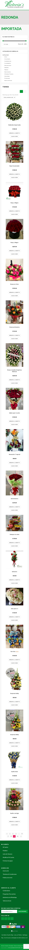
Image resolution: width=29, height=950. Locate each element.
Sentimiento (14, 498)
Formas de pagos (8, 861)
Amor (5, 56)
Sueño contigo (14, 813)
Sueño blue (14, 771)
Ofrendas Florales (8, 74)
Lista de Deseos (7, 854)
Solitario (14, 571)
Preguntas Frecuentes (9, 894)
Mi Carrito (5, 847)
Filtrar (6, 44)
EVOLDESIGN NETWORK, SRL (15, 947)
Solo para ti (14, 608)
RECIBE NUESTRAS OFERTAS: (11, 908)
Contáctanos (6, 890)
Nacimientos (7, 72)
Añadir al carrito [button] (14, 133)
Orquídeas (7, 76)
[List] (25, 91)
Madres (6, 69)
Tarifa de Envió (7, 901)
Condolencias (7, 61)
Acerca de (6, 871)
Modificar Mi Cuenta (8, 857)
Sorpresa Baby (14, 734)
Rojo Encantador (15, 166)
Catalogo (5, 55)
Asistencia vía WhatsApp (10, 897)
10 (17, 836)
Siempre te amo (14, 534)
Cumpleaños (7, 63)
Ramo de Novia (8, 80)
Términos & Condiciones (10, 874)
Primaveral (7, 78)
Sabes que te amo (14, 413)
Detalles (6, 67)
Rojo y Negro (14, 203)
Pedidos (5, 850)
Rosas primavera (15, 327)
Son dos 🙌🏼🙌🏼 (14, 651)
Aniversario (7, 59)
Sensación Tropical (14, 454)
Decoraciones (7, 65)
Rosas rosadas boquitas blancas (14, 370)
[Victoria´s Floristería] (14, 4)
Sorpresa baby (14, 693)
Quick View (14, 136)
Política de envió (7, 877)
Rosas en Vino (14, 284)
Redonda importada (14, 125)
